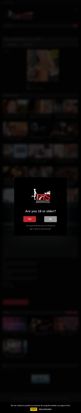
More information (45, 409)
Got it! (33, 409)
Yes (29, 219)
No (50, 219)
